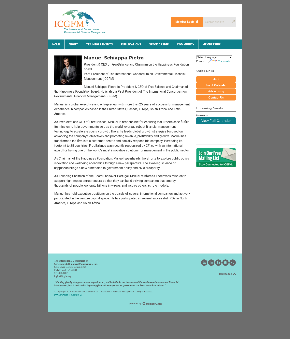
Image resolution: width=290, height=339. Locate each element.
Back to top (226, 274)
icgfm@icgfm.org (62, 276)
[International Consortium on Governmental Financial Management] (80, 32)
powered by (135, 303)
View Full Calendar (216, 121)
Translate (224, 61)
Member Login (185, 21)
